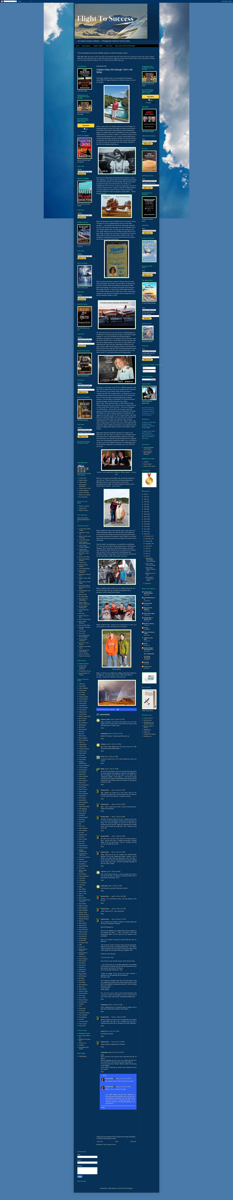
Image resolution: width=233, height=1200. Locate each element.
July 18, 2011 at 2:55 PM (117, 1042)
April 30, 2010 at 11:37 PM (118, 919)
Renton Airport (147, 464)
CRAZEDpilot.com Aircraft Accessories (149, 723)
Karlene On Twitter (84, 492)
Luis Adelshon (82, 882)
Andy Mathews (83, 705)
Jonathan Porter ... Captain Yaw (83, 854)
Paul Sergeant (82, 961)
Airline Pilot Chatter (84, 540)
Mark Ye (81, 895)
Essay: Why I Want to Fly (84, 1036)
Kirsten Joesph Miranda (82, 871)
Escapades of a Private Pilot (85, 575)
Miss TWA (81, 613)
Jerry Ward (82, 841)
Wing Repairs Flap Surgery (84, 1048)
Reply (102, 728)
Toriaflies (146, 662)
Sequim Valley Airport (149, 466)
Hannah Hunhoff (83, 817)
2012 (145, 529)
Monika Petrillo (83, 927)
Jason (102, 756)
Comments (147, 371)
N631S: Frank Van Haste (84, 616)
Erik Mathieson (83, 809)
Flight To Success (83, 510)
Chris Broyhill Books (84, 568)
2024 (145, 499)
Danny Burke (82, 778)
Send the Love (82, 1043)
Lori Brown (82, 880)
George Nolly (82, 813)
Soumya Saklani (83, 993)
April (147, 556)
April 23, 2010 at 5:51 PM (118, 836)
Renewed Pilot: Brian (84, 625)
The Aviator (82, 633)
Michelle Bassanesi (84, 914)
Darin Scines (82, 783)
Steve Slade (82, 995)
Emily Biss (82, 804)
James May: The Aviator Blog (83, 599)
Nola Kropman (83, 938)
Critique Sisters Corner (85, 488)
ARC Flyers (82, 684)
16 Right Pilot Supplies (150, 734)
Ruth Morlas (82, 982)
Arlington (146, 462)
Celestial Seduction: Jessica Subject (149, 448)
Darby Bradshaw (83, 780)
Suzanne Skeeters (83, 1000)
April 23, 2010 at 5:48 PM (118, 816)
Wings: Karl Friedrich (84, 656)
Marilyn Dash (82, 891)
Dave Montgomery (84, 785)
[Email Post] (118, 709)
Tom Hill (81, 1019)
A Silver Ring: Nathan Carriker (85, 529)
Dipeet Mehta (82, 796)
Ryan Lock (82, 987)
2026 (145, 494)
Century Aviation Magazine (83, 565)
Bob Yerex (81, 731)
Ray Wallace (82, 971)
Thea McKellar (83, 1017)
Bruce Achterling (83, 740)
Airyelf (119, 1188)
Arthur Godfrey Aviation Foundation (84, 546)
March (147, 583)
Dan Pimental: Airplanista (82, 571)
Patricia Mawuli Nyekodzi (83, 950)
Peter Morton (82, 965)
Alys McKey (82, 694)
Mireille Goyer (83, 925)
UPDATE (81, 1045)
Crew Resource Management (83, 485)
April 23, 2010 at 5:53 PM (118, 852)
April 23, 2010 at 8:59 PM (113, 871)
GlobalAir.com (147, 736)
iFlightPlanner (147, 730)
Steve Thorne (82, 997)
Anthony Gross (83, 712)
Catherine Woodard (84, 749)
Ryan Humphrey (83, 984)
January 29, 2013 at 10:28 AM (116, 1052)
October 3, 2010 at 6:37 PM (115, 1004)
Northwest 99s (82, 508)
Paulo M (103, 1031)
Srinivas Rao (82, 631)
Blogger (130, 1188)
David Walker (82, 787)
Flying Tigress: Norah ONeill (84, 582)
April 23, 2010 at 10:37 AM (115, 733)
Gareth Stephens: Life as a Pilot (84, 591)
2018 (145, 514)
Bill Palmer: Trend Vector (84, 553)
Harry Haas (82, 819)
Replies (104, 1075)
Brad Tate (81, 733)
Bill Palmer (82, 727)
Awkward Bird (148, 603)
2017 (145, 516)
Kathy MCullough (83, 866)
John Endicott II (83, 845)
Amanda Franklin (83, 697)
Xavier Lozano (83, 1023)
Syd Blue (81, 1004)
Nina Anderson (83, 936)
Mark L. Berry (83, 893)
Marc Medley (82, 889)
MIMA (81, 887)
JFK (80, 824)
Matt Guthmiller (83, 908)
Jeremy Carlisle (83, 839)
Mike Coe (81, 921)
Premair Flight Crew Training (84, 674)
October (148, 541)
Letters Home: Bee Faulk (84, 610)
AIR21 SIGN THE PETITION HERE (125, 46)
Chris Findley (82, 759)
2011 (145, 531)
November (148, 538)
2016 (145, 519)
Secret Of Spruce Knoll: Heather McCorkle (148, 452)
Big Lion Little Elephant (148, 608)
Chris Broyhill (82, 757)
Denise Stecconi (83, 789)
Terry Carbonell (83, 1015)
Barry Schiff (82, 720)
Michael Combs (83, 912)
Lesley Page (82, 878)
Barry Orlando (82, 718)
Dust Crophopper (83, 802)
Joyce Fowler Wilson (84, 857)
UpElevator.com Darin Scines (85, 647)
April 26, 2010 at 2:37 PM (115, 886)
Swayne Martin (83, 1002)
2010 (145, 534)
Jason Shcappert (83, 830)
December (148, 536)
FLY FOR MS (82, 811)
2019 (145, 511)
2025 (145, 497)
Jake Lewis (82, 826)
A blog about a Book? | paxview (148, 592)
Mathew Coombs (83, 906)
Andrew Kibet (82, 703)
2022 (145, 504)
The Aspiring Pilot (149, 654)
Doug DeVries (82, 800)
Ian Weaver (82, 822)
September (148, 543)
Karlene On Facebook (84, 495)
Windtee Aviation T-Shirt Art (149, 726)
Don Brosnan (82, 798)
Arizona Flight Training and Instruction (83, 667)
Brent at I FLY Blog (84, 557)
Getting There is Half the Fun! (148, 618)
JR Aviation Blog (83, 596)
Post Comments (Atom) (110, 1144)
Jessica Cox (82, 843)
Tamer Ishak (82, 1008)
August (148, 546)
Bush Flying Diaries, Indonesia (84, 559)
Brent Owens (82, 736)
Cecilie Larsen (82, 562)
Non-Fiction (109, 46)
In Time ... (147, 628)
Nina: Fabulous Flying (85, 619)
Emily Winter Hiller (84, 806)
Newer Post (100, 1141)
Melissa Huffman (83, 910)
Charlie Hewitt (83, 753)
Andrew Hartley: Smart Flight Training (84, 542)
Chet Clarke (82, 755)
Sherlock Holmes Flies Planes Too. (148, 648)
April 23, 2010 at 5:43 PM (118, 804)
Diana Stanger (82, 791)
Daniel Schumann (83, 776)
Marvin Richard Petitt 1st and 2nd (84, 900)
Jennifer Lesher (83, 835)
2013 (145, 526)
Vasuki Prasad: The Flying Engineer (84, 651)
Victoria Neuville (83, 1021)
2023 (145, 501)
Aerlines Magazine (84, 490)
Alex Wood (82, 692)
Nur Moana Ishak (83, 942)
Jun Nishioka (82, 864)
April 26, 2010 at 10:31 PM (118, 908)
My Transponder (83, 497)
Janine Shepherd (83, 828)
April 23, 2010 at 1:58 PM (111, 756)
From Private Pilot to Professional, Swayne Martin (84, 587)
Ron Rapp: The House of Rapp (84, 628)
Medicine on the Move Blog (85, 1040)
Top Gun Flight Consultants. (83, 639)
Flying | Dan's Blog (149, 613)
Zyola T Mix (82, 1026)
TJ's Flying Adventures (147, 657)
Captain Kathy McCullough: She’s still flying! (150, 559)
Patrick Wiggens (83, 959)
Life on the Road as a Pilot (149, 632)
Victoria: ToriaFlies (84, 654)
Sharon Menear (83, 989)
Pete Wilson (82, 963)
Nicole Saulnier (83, 934)
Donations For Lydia (84, 1033)
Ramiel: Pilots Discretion (82, 622)
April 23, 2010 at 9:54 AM (117, 719)
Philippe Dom (82, 969)
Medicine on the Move (148, 638)
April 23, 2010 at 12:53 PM (114, 744)
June (147, 551)
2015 (145, 521)
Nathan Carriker (105, 719)
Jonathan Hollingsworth (82, 850)
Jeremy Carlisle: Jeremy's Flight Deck (84, 603)
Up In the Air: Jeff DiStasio (83, 643)
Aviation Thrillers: (98, 46)
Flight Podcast (82, 482)
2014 (145, 524)
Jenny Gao (81, 837)
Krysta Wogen (82, 874)
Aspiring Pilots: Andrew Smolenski (84, 550)
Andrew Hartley (83, 701)
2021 (145, 506)
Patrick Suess (82, 956)
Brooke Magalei (83, 738)
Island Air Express (84, 663)
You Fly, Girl (147, 666)
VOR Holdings (83, 1056)
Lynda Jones (104, 886)
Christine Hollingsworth (82, 762)
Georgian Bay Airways (85, 671)
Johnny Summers (83, 847)
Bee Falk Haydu (83, 723)
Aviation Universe (148, 718)
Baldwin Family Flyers (85, 716)
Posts (145, 368)
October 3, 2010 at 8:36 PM (118, 1017)
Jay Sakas (81, 832)
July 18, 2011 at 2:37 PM (112, 1031)
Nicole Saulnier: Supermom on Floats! (149, 578)
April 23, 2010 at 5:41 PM (118, 790)
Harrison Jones (83, 594)
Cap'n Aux (81, 742)
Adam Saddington (83, 688)
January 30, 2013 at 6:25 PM (123, 1086)
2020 (145, 509)
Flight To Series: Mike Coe (85, 578)
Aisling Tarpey (83, 690)
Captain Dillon (83, 744)
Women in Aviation (84, 506)
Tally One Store (148, 720)
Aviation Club (82, 478)
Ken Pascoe (82, 868)
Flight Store (147, 732)
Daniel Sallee (82, 774)
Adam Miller (82, 686)
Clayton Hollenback (84, 765)
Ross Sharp (82, 980)
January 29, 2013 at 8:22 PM (123, 1078)
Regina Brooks (83, 974)
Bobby (102, 769)
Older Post (133, 1141)
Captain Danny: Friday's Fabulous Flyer (150, 569)
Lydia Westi (82, 885)
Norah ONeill (82, 940)
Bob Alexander (83, 729)
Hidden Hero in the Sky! (150, 574)
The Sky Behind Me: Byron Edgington (84, 636)
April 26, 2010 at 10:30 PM (118, 896)
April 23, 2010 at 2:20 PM (111, 769)
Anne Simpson (83, 710)
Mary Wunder (82, 903)
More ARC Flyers (83, 929)
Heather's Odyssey (149, 623)
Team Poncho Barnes (84, 1013)
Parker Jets (82, 947)
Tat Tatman (82, 1010)
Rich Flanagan (82, 976)
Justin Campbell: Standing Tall (83, 606)
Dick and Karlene (83, 793)
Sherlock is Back (83, 991)
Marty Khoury (82, 898)
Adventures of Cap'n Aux (84, 533)
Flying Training (83, 480)
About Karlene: (86, 46)
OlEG (80, 945)
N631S (145, 644)
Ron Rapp (81, 978)
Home (77, 46)
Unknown (103, 744)
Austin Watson (82, 714)
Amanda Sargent (83, 699)
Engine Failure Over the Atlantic (150, 564)
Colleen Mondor (83, 767)
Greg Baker (82, 815)
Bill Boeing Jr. (82, 725)
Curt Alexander (83, 770)
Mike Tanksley (83, 923)
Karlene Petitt (105, 790)
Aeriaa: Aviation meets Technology (85, 536)
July (147, 548)
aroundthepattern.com (149, 598)
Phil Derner (82, 967)
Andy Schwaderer (83, 707)
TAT (80, 1006)
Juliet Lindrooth (83, 861)
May (147, 553)
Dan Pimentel (82, 772)
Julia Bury (81, 859)
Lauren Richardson (84, 876)
